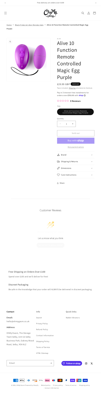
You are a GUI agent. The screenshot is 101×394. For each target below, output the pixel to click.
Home (9, 25)
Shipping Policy (42, 341)
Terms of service (70, 385)
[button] (5, 13)
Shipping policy (84, 385)
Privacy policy (58, 385)
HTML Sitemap (42, 353)
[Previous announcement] (5, 3)
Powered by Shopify (32, 385)
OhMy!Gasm (20, 385)
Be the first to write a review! (50, 245)
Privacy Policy (42, 323)
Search (39, 317)
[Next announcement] (96, 3)
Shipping (72, 88)
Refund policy (45, 385)
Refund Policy (42, 329)
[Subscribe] (51, 363)
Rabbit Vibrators (73, 317)
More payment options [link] (76, 147)
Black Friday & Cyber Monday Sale (29, 25)
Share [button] (62, 183)
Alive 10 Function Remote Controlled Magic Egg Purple (78, 112)
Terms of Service (43, 347)
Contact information (52, 388)
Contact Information (45, 335)
